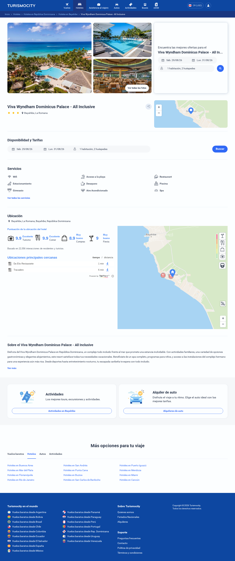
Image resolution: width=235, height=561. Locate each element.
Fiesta (106, 241)
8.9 (72, 238)
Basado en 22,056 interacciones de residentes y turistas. (35, 248)
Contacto (122, 543)
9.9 (18, 238)
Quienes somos (126, 512)
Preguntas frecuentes (129, 538)
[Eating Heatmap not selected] (222, 242)
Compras (80, 241)
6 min (101, 270)
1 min (101, 263)
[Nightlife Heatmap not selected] (222, 235)
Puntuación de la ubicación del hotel (27, 229)
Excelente (28, 236)
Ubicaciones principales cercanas (32, 257)
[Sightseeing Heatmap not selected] (222, 256)
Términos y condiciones (130, 552)
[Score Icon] (10, 238)
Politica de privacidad (129, 548)
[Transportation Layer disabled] (222, 265)
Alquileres (123, 521)
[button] (208, 5)
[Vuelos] (21, 5)
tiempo (96, 257)
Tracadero (19, 270)
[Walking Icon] (107, 263)
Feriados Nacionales (128, 517)
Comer (52, 240)
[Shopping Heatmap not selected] (222, 249)
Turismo (27, 240)
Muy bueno (79, 236)
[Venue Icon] (10, 263)
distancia (108, 257)
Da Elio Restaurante (24, 263)
